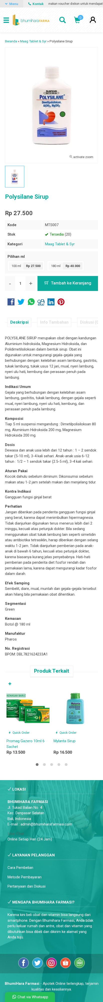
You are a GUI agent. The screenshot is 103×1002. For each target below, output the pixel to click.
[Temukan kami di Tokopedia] (79, 967)
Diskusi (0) (90, 322)
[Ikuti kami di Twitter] (38, 967)
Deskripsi (19, 322)
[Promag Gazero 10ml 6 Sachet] (28, 708)
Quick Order (21, 732)
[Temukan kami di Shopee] (66, 967)
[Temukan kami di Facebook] (24, 967)
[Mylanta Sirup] (75, 708)
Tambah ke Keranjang (70, 283)
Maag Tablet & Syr (60, 244)
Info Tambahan (54, 322)
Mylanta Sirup (65, 741)
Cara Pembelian (20, 867)
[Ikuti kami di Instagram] (52, 967)
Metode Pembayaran (25, 877)
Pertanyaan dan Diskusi (27, 886)
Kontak (38, 4)
